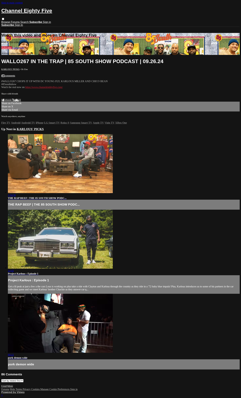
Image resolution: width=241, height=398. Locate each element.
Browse (6, 22)
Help (13, 389)
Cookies (35, 389)
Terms (19, 389)
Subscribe (6, 47)
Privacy (27, 389)
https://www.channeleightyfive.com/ (44, 87)
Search (24, 22)
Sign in (47, 22)
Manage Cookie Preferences (55, 389)
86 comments (8, 75)
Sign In (19, 25)
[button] (3, 19)
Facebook (6, 100)
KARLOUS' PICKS (10, 69)
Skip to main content (12, 2)
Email (18, 100)
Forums (15, 22)
